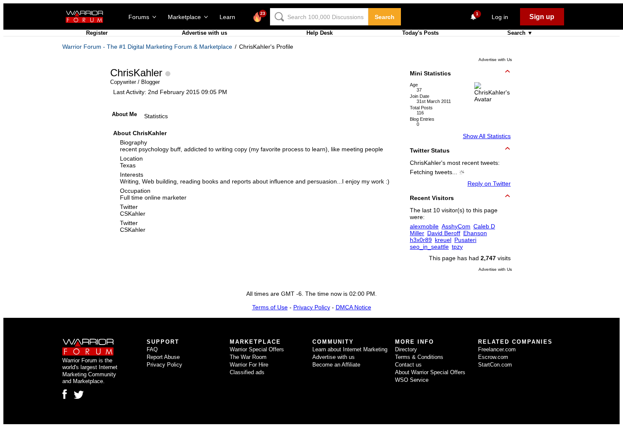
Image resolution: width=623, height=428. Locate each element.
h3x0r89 (421, 239)
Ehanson (475, 233)
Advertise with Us (495, 59)
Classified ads (247, 372)
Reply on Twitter (489, 183)
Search (385, 17)
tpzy (457, 246)
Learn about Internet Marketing (349, 349)
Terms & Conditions (419, 357)
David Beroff (443, 233)
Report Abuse (163, 357)
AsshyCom (456, 226)
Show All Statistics (487, 136)
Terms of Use (270, 307)
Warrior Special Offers (257, 349)
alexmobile (424, 226)
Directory (406, 349)
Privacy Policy (311, 307)
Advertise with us (204, 33)
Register (97, 33)
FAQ (152, 349)
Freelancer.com (497, 349)
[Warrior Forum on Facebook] (64, 394)
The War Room (248, 357)
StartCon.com (495, 364)
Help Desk (319, 33)
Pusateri (465, 239)
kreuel (443, 239)
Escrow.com (493, 357)
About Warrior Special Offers (430, 372)
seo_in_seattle (429, 246)
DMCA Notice (353, 307)
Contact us (408, 364)
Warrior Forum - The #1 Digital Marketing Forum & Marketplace (147, 46)
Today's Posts (420, 33)
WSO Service (411, 380)
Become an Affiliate (336, 364)
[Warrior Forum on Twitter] (79, 395)
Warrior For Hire (249, 364)
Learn (230, 17)
